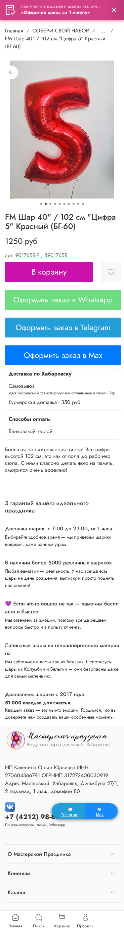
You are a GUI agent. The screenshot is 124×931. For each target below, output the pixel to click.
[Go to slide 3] (51, 204)
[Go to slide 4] (55, 204)
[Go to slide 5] (60, 204)
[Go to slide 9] (78, 204)
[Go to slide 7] (69, 204)
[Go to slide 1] (41, 204)
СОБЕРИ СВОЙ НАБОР (60, 30)
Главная (14, 30)
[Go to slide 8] (74, 204)
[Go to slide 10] (83, 204)
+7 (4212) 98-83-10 (37, 817)
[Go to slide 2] (46, 204)
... (102, 31)
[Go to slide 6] (64, 204)
